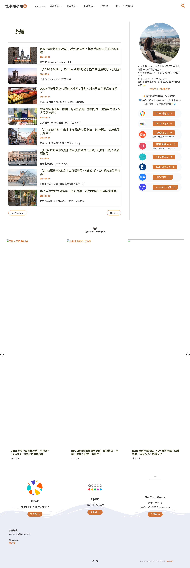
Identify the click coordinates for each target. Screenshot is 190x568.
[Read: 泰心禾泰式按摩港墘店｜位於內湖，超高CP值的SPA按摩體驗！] (22, 197)
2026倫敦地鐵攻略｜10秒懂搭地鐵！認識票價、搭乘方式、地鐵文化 (155, 452)
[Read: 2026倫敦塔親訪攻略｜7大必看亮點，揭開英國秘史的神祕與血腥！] (22, 55)
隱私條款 (170, 561)
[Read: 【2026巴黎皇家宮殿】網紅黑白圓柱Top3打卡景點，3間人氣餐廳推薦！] (22, 157)
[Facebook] (93, 561)
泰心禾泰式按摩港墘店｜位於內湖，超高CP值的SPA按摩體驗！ (79, 191)
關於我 (153, 89)
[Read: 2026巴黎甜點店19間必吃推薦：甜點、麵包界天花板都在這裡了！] (22, 95)
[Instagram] (97, 561)
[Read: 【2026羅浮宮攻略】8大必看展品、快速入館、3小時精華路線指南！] (22, 177)
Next (114, 213)
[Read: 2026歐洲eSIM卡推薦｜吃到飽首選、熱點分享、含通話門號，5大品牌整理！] (22, 115)
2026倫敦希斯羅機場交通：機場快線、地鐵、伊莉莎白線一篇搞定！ (94, 452)
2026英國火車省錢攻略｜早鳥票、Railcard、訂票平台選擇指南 (30, 452)
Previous (17, 213)
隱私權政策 (164, 89)
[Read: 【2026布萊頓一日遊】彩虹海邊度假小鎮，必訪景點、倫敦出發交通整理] (22, 136)
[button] (60, 6)
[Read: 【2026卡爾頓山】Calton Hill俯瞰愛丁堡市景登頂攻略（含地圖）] (22, 75)
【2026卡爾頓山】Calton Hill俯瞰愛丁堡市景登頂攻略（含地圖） (81, 69)
